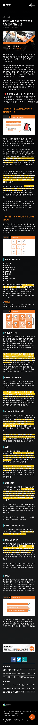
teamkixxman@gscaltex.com (11, 715)
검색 (23, 719)
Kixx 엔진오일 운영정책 (7, 719)
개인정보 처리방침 (17, 719)
